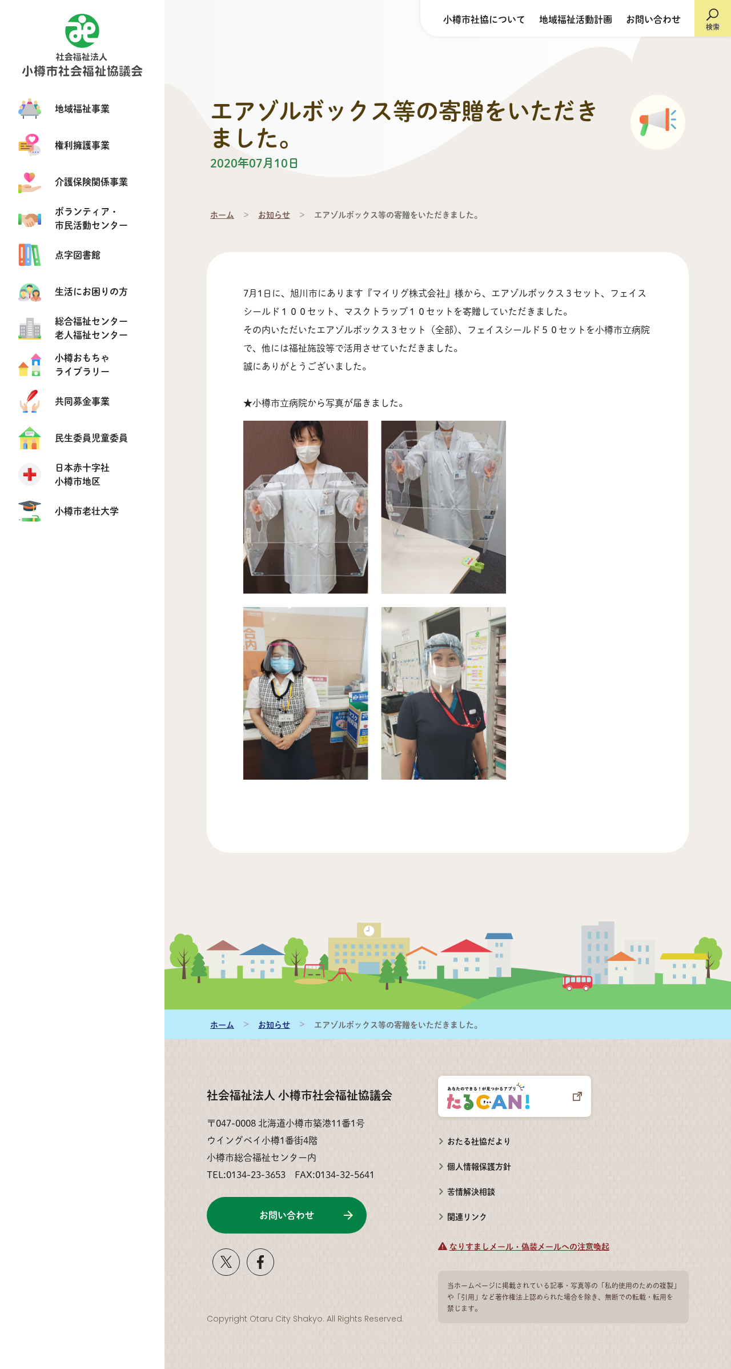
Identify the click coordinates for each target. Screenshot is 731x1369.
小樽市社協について (484, 19)
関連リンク (467, 1216)
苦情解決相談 (466, 1188)
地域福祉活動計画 (575, 19)
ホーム (222, 214)
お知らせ (274, 214)
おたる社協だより (479, 1141)
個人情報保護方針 (479, 1166)
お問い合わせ (653, 19)
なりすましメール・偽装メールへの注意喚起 (529, 1246)
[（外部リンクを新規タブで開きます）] (226, 1271)
